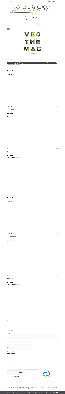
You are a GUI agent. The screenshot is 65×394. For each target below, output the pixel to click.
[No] (63, 392)
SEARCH (57, 1)
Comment (8, 333)
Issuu (11, 106)
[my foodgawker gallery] (15, 376)
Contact (53, 1)
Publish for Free (58, 106)
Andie (9, 320)
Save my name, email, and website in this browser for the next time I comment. (18, 351)
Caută (20, 372)
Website (8, 347)
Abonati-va (49, 1)
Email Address (9, 343)
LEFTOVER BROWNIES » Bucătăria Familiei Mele (16, 327)
